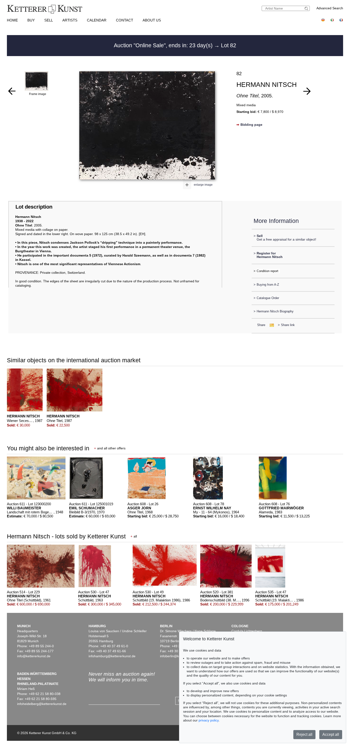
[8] (11, 91)
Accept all (330, 734)
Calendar (96, 20)
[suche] (307, 8)
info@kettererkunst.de (33, 656)
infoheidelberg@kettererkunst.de (41, 704)
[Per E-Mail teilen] (270, 325)
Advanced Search (329, 8)
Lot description (33, 207)
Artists (69, 20)
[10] (306, 91)
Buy (31, 20)
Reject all (304, 734)
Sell (48, 20)
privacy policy (209, 720)
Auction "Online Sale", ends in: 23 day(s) (164, 45)
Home (12, 20)
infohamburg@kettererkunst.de (112, 656)
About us (152, 20)
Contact (124, 20)
